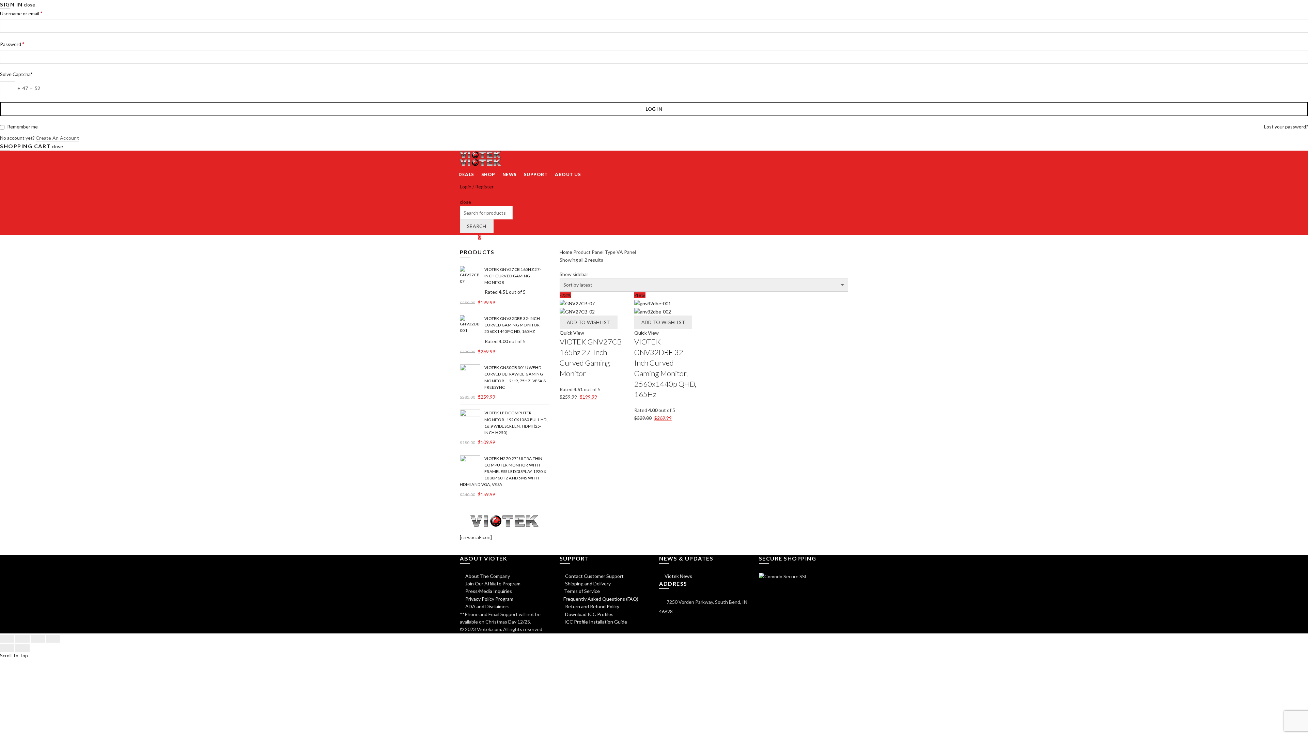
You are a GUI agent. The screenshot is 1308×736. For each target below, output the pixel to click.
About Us (568, 174)
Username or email (21, 13)
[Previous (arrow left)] (7, 648)
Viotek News (678, 576)
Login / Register (477, 186)
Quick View (572, 333)
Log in (654, 109)
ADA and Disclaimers (487, 606)
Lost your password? (1286, 126)
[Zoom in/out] (53, 639)
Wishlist (470, 237)
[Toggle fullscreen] (38, 639)
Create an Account (57, 138)
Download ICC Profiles (588, 614)
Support (536, 174)
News (509, 174)
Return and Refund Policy (591, 606)
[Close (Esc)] (7, 639)
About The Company (487, 576)
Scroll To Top (14, 655)
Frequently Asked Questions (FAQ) (600, 599)
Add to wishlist (589, 322)
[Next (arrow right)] (22, 648)
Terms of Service (582, 591)
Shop (488, 174)
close (29, 4)
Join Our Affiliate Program (492, 583)
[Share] (22, 639)
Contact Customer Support (594, 576)
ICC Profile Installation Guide (595, 622)
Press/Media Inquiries (488, 591)
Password (12, 44)
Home (566, 252)
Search (476, 226)
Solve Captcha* (16, 74)
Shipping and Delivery (587, 583)
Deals (466, 174)
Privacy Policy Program (488, 599)
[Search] (462, 194)
